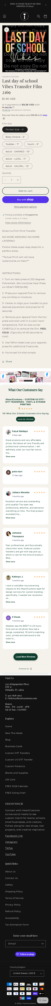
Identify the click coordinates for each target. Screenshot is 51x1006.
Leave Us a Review (25, 419)
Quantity (6, 173)
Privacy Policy (13, 904)
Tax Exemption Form (17, 924)
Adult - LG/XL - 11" (16, 158)
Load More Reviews (25, 657)
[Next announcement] (46, 5)
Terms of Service (14, 898)
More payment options (25, 207)
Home (8, 726)
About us (10, 871)
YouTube (10, 854)
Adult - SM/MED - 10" (18, 151)
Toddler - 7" (12, 144)
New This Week (14, 733)
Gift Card (10, 779)
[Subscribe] (42, 943)
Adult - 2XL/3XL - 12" (17, 166)
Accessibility (12, 918)
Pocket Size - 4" (15, 129)
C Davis (16, 617)
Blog (7, 739)
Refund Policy (13, 911)
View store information (18, 222)
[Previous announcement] (5, 5)
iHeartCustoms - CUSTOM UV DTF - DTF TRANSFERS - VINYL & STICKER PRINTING (25, 402)
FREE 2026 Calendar (16, 786)
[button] (4, 16)
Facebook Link (14, 835)
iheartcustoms (29, 1003)
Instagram (11, 841)
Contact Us (11, 878)
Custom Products (15, 766)
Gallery (9, 884)
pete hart (17, 471)
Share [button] (9, 361)
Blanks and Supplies (16, 773)
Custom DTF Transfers (17, 753)
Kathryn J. (17, 576)
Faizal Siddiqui (20, 431)
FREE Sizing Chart (15, 792)
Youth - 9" (33, 144)
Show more (10, 456)
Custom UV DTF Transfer (19, 759)
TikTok (9, 848)
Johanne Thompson (18, 534)
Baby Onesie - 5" (15, 137)
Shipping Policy (14, 891)
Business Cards (13, 746)
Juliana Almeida (20, 492)
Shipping (6, 110)
